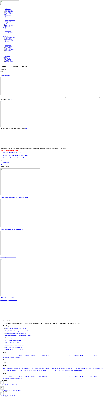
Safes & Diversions (9, 13)
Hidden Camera (8, 16)
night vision (50, 355)
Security (4, 14)
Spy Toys (5, 23)
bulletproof (7, 355)
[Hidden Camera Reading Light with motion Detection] (19, 227)
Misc (102, 368)
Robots (16, 370)
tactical (8, 357)
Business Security (14, 368)
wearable (18, 357)
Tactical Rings (8, 9)
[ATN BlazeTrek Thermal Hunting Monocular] (2, 394)
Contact (4, 24)
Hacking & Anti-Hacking (10, 11)
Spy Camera (93, 355)
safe (66, 355)
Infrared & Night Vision (86, 368)
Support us (7, 26)
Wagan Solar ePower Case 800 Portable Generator (15, 157)
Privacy (13, 370)
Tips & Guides (66, 370)
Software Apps (8, 21)
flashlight (19, 355)
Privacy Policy (8, 28)
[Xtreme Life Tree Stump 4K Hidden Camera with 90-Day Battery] (20, 195)
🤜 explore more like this (5, 75)
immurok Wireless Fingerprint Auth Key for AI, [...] (10, 390)
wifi (21, 357)
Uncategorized (72, 370)
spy (89, 355)
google (8, 300)
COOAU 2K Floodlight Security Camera (15, 349)
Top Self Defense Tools (10, 7)
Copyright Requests (9, 32)
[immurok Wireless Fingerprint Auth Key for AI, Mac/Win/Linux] (2, 389)
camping (14, 355)
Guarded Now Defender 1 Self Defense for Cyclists (17, 335)
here (11, 99)
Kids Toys (93, 368)
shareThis (15, 300)
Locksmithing (97, 368)
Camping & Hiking (23, 368)
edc (16, 376)
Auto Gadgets (6, 368)
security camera (70, 355)
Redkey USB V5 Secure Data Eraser (14, 345)
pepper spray (55, 376)
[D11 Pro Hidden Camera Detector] (21, 295)
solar (87, 355)
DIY (33, 368)
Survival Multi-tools (9, 10)
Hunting (78, 368)
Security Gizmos (32, 370)
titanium (15, 357)
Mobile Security (8, 12)
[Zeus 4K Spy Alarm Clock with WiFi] (16, 254)
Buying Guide (5, 6)
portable (59, 355)
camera (10, 355)
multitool (44, 355)
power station (62, 355)
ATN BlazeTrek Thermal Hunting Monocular (9, 395)
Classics (30, 368)
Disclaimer (5, 27)
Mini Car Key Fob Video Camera (13, 340)
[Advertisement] (9, 138)
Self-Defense (5, 22)
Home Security (8, 15)
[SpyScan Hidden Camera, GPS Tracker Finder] (2, 383)
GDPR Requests (8, 29)
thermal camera (6, 162)
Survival (60, 370)
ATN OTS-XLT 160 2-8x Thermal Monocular (14, 152)
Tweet (1, 164)
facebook (5, 300)
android (4, 355)
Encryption (36, 368)
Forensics (49, 368)
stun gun (99, 355)
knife (40, 355)
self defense (78, 356)
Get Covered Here (9, 25)
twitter (1, 300)
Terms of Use (8, 31)
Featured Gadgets (43, 368)
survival (5, 357)
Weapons (79, 370)
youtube (11, 300)
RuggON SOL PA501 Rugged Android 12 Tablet (15, 155)
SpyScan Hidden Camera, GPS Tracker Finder (9, 384)
